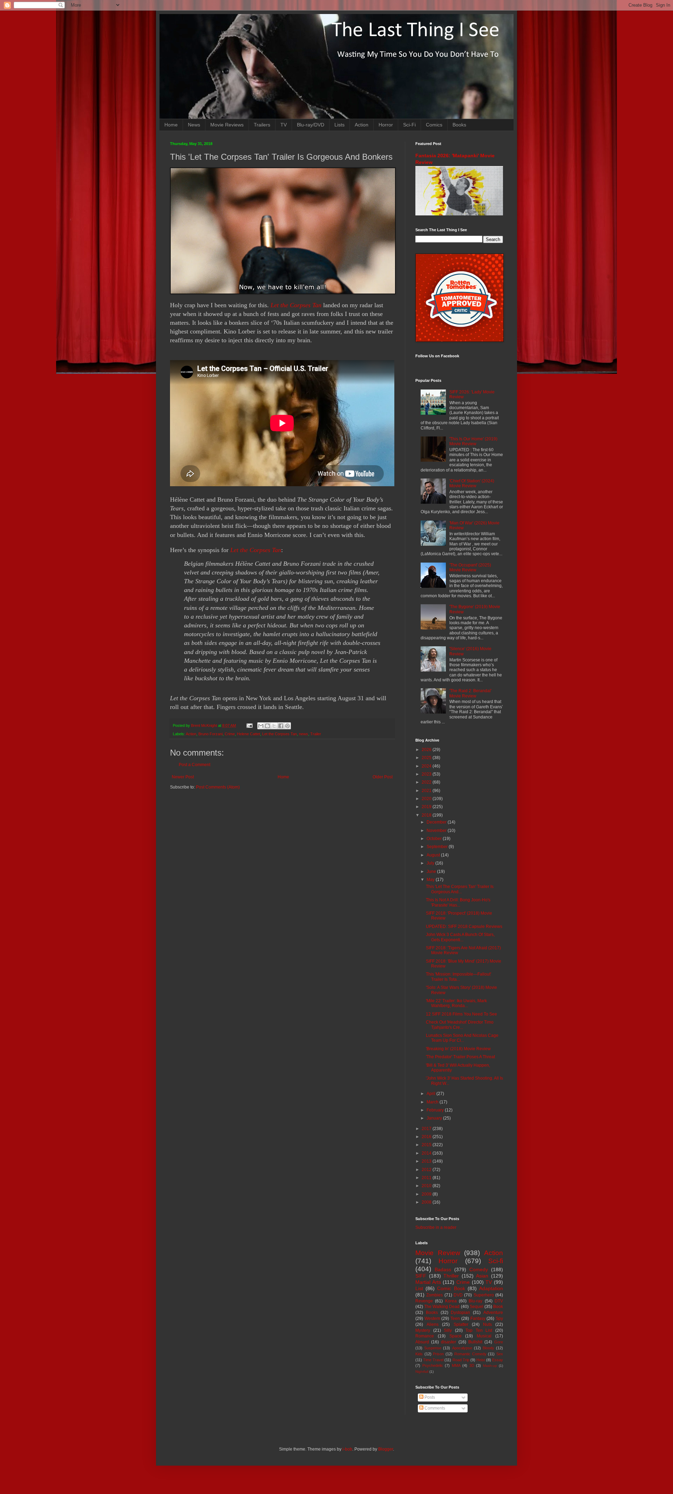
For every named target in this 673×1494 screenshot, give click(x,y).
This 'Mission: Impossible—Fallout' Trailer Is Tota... (458, 977)
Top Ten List (478, 1330)
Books (459, 125)
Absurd (422, 1342)
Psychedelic (432, 1365)
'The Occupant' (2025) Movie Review (470, 567)
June (432, 871)
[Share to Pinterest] (287, 725)
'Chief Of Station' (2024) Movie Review (471, 483)
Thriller (451, 1276)
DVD (458, 1295)
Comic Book (451, 1288)
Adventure (493, 1312)
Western (432, 1318)
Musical (484, 1336)
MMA (456, 1365)
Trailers (262, 125)
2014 (427, 1153)
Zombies (434, 1295)
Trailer (315, 734)
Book (498, 1306)
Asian (482, 1276)
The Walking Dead (442, 1306)
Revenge (424, 1301)
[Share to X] (274, 725)
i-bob (347, 1449)
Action (361, 125)
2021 (427, 790)
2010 (427, 1185)
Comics (434, 125)
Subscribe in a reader (435, 1227)
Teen (455, 1318)
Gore (498, 1342)
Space (455, 1336)
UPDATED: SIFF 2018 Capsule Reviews (464, 926)
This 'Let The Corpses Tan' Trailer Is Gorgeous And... (460, 889)
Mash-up (490, 1366)
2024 (427, 766)
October (435, 838)
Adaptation (491, 1288)
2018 (427, 815)
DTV (499, 1301)
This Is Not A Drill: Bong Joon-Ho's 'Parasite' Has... (458, 902)
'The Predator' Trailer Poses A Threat (460, 1056)
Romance (424, 1336)
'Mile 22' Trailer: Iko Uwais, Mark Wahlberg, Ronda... (456, 1003)
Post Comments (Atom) (218, 787)
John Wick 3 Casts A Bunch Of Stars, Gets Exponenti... (460, 937)
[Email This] (260, 725)
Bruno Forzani (210, 734)
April (431, 1093)
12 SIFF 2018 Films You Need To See (461, 1014)
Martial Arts (428, 1282)
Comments (434, 1408)
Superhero (484, 1295)
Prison (438, 1354)
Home (171, 125)
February (436, 1110)
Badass (443, 1269)
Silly (448, 1330)
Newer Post (183, 776)
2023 (427, 774)
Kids (419, 1354)
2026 (427, 749)
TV (283, 125)
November (437, 830)
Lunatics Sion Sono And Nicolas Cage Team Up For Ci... (462, 1038)
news (303, 734)
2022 (427, 782)
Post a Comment (194, 764)
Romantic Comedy (470, 1354)
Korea (451, 1301)
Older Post (383, 776)
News (194, 125)
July (431, 863)
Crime (230, 734)
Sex (499, 1354)
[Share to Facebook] (280, 725)
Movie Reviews (227, 125)
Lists (339, 125)
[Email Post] (249, 725)
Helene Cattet (248, 734)
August (434, 855)
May (431, 879)
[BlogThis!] (267, 725)
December (437, 822)
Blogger (385, 1449)
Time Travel (433, 1360)
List (419, 1288)
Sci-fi (495, 1261)
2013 (427, 1161)
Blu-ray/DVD (310, 125)
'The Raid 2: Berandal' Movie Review (470, 693)
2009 (427, 1194)
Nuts (487, 1324)
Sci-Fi (409, 125)
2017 (427, 1128)
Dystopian (460, 1312)
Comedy (478, 1269)
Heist (480, 1360)
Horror (386, 125)
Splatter (461, 1324)
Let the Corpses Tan (296, 305)
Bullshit (475, 1342)
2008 (427, 1202)
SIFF (420, 1276)
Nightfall (421, 1371)
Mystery (422, 1330)
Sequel (476, 1306)
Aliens (433, 1324)
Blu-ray (475, 1301)
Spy (499, 1318)
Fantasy (477, 1318)
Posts (429, 1397)
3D (471, 1365)
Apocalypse (462, 1348)
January (435, 1118)
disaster (448, 1342)
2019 (427, 806)
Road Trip (461, 1360)
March (433, 1102)
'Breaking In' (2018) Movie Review (458, 1048)
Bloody (488, 1348)
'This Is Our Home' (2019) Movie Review (473, 441)
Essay (497, 1360)
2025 (427, 757)
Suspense (432, 1348)
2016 (427, 1136)
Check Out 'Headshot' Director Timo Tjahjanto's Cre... (460, 1025)
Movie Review (437, 1253)
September (438, 846)
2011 (427, 1177)
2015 (427, 1144)
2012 (427, 1169)
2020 (427, 798)
